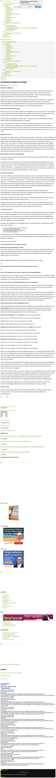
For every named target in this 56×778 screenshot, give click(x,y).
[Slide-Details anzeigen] (13, 521)
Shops (4, 31)
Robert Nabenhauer (13, 85)
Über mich (8, 4)
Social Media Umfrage (11, 26)
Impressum (3, 776)
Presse (8, 16)
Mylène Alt (3, 406)
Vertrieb (8, 19)
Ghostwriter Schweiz (5, 675)
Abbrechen (30, 6)
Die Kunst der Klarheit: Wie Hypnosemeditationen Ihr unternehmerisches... (23, 446)
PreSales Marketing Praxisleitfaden (11, 636)
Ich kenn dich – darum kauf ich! (10, 632)
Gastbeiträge (9, 8)
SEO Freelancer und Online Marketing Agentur (11, 672)
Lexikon (5, 35)
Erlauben (38, 6)
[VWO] (20, 6)
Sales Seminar (4, 678)
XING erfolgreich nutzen (9, 639)
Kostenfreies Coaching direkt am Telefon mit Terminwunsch (21, 28)
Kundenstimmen (7, 600)
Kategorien (6, 6)
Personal (8, 15)
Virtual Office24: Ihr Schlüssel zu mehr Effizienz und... (17, 441)
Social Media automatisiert (9, 625)
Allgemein (8, 7)
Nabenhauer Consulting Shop (13, 33)
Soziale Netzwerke (11, 17)
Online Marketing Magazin (13, 13)
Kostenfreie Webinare (11, 29)
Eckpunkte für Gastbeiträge (13, 22)
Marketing (8, 12)
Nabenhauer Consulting (8, 624)
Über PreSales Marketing (9, 3)
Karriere (8, 11)
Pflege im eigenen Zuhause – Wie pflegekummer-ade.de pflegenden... (21, 436)
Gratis (4, 24)
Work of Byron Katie (10, 406)
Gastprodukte (9, 10)
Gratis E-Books (10, 30)
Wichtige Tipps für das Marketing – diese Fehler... (15, 452)
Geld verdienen (6, 622)
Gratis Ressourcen (11, 25)
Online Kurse (9, 20)
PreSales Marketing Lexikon (10, 635)
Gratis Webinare (7, 37)
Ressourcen (6, 638)
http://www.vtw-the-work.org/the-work (37, 199)
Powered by (17, 6)
